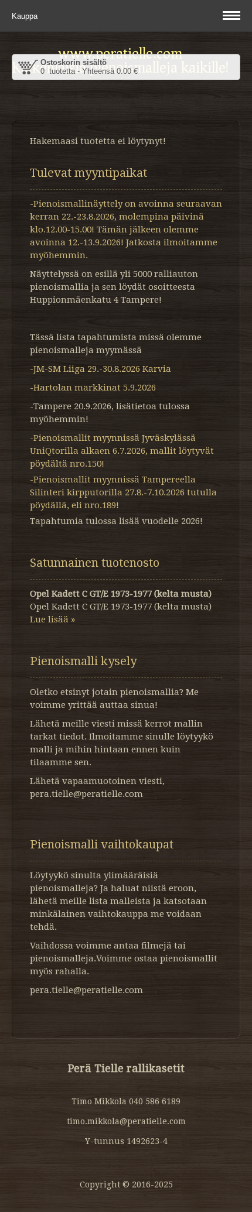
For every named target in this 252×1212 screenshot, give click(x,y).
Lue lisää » (52, 619)
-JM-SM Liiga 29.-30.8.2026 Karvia (100, 369)
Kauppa (26, 16)
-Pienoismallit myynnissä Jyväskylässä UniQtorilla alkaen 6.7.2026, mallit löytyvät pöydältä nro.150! (122, 451)
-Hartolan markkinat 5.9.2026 (93, 387)
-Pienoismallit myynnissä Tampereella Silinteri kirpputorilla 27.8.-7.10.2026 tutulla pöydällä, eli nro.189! (123, 492)
